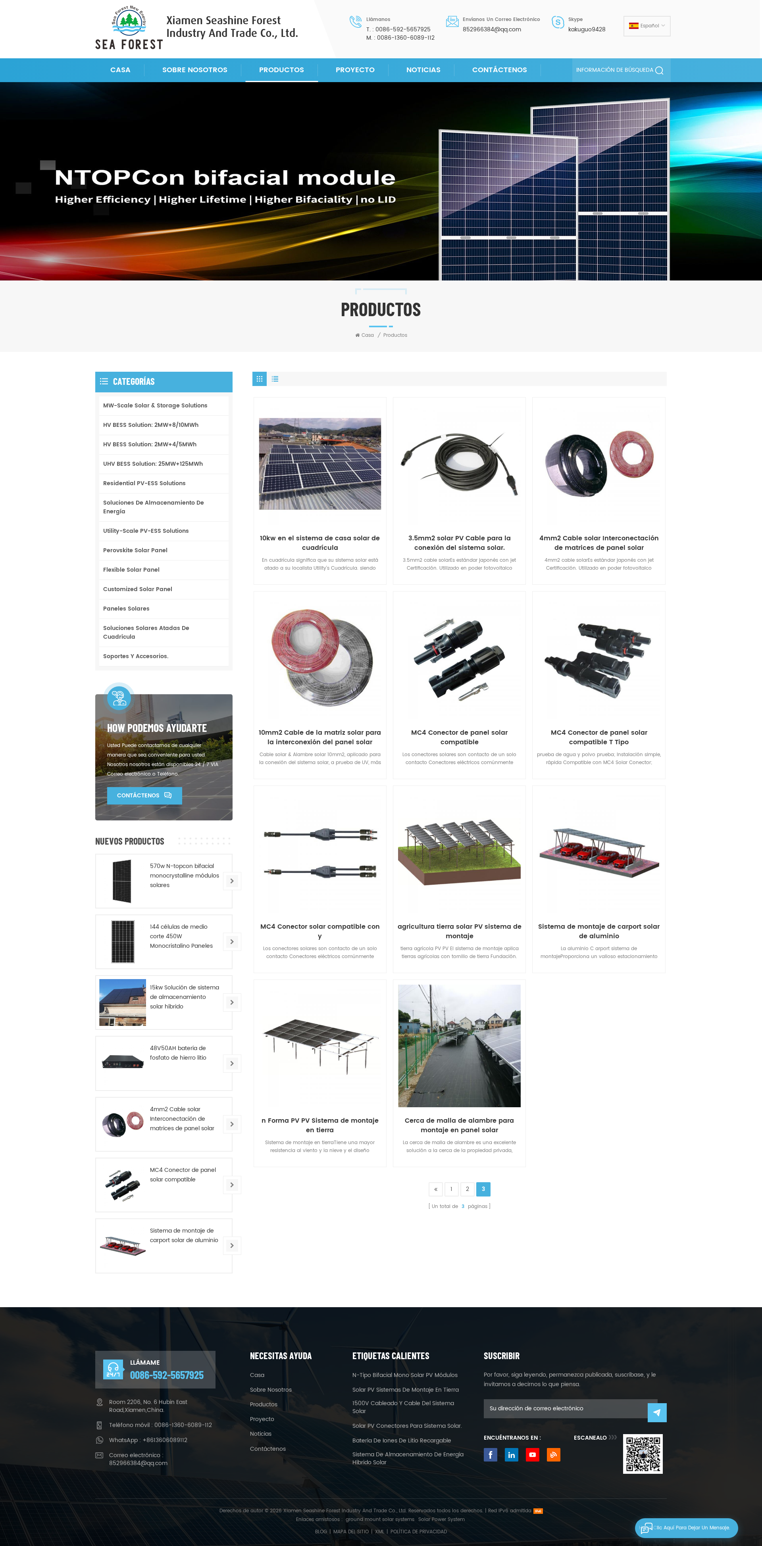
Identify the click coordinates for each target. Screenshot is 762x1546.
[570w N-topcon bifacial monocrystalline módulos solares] (122, 881)
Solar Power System (441, 1519)
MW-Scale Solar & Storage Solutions (155, 405)
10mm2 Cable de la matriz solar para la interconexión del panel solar (320, 737)
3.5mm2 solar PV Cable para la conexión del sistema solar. (459, 543)
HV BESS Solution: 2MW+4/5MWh (149, 444)
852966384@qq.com (492, 30)
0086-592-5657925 (403, 30)
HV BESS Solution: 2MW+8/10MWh (150, 425)
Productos (281, 70)
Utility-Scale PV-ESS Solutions (146, 531)
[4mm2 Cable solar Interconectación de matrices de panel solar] (598, 463)
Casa (120, 70)
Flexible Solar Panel (131, 569)
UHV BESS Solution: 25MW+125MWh (153, 464)
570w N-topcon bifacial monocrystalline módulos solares (184, 876)
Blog (321, 1532)
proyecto (355, 70)
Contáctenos (499, 70)
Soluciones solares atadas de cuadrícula (146, 632)
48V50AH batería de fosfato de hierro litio (178, 1053)
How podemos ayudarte (157, 727)
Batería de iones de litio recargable (401, 1441)
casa (257, 1375)
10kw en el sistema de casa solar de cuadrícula (320, 543)
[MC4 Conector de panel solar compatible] (459, 657)
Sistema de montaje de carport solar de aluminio (599, 931)
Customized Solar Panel (137, 589)
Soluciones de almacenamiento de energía (153, 507)
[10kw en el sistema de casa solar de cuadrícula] (320, 463)
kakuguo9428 (587, 30)
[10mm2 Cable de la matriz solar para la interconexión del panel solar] (320, 657)
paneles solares (126, 608)
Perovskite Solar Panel (135, 550)
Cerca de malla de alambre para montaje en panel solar (459, 1125)
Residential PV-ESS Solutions (144, 483)
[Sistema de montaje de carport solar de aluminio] (598, 852)
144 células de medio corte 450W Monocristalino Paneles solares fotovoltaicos (181, 936)
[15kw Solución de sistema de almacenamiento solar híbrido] (122, 1002)
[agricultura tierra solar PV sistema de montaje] (459, 852)
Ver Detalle (317, 517)
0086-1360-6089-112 (406, 38)
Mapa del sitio (351, 1532)
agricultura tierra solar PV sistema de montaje (459, 931)
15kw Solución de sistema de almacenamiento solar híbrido (184, 997)
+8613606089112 (164, 1440)
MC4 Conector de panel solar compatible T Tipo (599, 737)
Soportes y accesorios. (135, 656)
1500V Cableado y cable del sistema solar (403, 1407)
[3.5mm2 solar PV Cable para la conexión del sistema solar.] (459, 463)
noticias (423, 70)
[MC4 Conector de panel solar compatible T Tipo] (598, 657)
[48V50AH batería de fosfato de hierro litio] (122, 1063)
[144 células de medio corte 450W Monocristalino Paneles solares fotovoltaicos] (122, 941)
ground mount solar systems (380, 1519)
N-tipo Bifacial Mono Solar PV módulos (405, 1375)
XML (379, 1532)
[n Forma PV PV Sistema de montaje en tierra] (320, 1046)
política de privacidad (419, 1532)
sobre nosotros (194, 70)
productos (263, 1405)
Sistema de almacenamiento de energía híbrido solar (408, 1459)
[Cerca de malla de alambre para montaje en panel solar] (459, 1046)
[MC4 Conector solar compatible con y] (320, 852)
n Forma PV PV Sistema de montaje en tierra (320, 1125)
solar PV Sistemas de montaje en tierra (405, 1390)
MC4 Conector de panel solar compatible (459, 737)
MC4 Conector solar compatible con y (320, 931)
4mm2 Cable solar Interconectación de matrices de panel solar (599, 543)
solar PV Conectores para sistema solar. (407, 1426)
